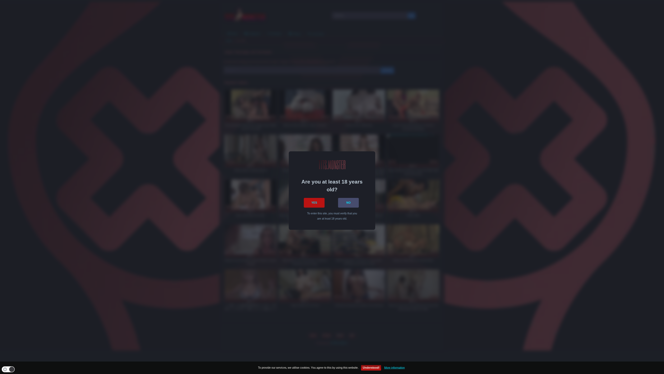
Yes (314, 202)
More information (394, 367)
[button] (8, 369)
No (348, 202)
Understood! (371, 367)
